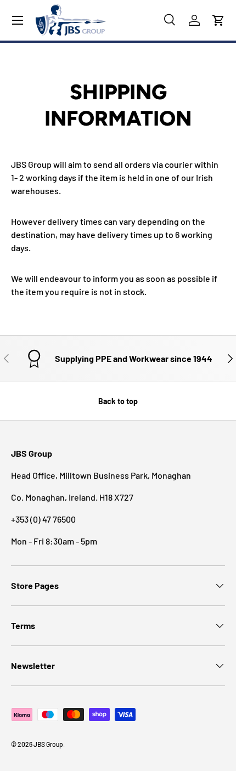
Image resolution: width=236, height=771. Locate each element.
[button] (218, 20)
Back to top (118, 401)
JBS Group (48, 744)
